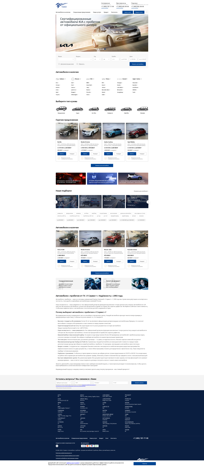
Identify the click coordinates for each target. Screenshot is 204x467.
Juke (104, 423)
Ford (72, 85)
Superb (139, 404)
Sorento (84, 431)
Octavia (127, 404)
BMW (88, 82)
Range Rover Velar (107, 400)
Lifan (57, 90)
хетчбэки (86, 213)
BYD (103, 82)
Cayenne (127, 400)
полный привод (103, 213)
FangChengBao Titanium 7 (64, 408)
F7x (84, 404)
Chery (108, 79)
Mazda (88, 90)
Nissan (78, 79)
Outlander (105, 419)
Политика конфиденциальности (64, 453)
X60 (103, 404)
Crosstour (82, 408)
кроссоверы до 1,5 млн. (140, 213)
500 (126, 416)
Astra (107, 431)
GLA (110, 416)
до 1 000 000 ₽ (80, 220)
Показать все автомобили (102, 165)
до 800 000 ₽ (70, 220)
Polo (130, 423)
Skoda (104, 92)
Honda (119, 85)
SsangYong (120, 92)
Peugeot (73, 92)
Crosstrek (133, 412)
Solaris (81, 412)
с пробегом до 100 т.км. (88, 216)
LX (60, 427)
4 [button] (105, 49)
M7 (58, 396)
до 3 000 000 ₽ (113, 220)
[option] (102, 33)
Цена (131, 56)
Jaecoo (73, 87)
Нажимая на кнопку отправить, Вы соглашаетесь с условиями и (76, 385)
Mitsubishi (120, 90)
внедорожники (69, 213)
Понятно (144, 463)
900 (103, 408)
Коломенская (105, 3)
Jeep (88, 87)
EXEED (60, 426)
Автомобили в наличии (63, 12)
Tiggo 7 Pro (68, 416)
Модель (78, 56)
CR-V (86, 408)
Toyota (58, 94)
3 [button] (103, 49)
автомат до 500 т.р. (61, 216)
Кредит (106, 12)
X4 (58, 404)
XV (125, 412)
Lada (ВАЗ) (120, 87)
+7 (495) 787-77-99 (107, 6)
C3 (58, 423)
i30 (84, 412)
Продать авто (139, 12)
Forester (129, 412)
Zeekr (103, 94)
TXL (62, 427)
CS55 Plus (60, 412)
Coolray (90, 396)
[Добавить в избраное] (76, 124)
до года (98, 216)
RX (58, 427)
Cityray (97, 396)
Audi (72, 82)
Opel (57, 92)
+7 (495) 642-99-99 (122, 6)
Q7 (65, 400)
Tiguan (126, 423)
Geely (139, 79)
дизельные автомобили (125, 213)
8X (125, 431)
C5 (103, 427)
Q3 (67, 400)
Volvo (88, 94)
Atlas (86, 396)
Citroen (58, 85)
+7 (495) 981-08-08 (137, 6)
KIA (92, 79)
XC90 (129, 427)
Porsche (88, 92)
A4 (63, 400)
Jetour (104, 87)
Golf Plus (138, 423)
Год (95, 56)
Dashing (82, 427)
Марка (60, 56)
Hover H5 (82, 400)
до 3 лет (105, 216)
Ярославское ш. (121, 3)
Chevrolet (135, 82)
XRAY (107, 396)
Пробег (114, 56)
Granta (110, 396)
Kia (81, 430)
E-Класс (104, 416)
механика (141, 216)
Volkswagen (74, 94)
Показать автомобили (137, 64)
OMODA (135, 90)
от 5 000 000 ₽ (141, 220)
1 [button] (99, 49)
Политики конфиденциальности (89, 384)
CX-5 (104, 412)
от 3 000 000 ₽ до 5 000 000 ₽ (127, 220)
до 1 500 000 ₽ (91, 220)
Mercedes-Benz (106, 90)
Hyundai (135, 85)
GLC (108, 416)
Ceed (95, 431)
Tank (134, 92)
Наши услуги (97, 12)
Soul (88, 431)
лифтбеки (94, 213)
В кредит (72, 153)
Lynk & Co (74, 90)
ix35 (87, 412)
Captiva (59, 419)
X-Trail (111, 423)
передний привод (115, 216)
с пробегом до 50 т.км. (74, 216)
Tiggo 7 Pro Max (61, 416)
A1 (58, 400)
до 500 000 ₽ (60, 220)
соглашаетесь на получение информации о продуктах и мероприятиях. (71, 386)
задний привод (125, 216)
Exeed (125, 78)
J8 (80, 419)
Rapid (135, 404)
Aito (57, 82)
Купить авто (128, 12)
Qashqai (107, 423)
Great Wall (89, 85)
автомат (134, 216)
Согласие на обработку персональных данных (67, 458)
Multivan (133, 423)
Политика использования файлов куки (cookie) (67, 455)
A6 (60, 400)
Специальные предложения (81, 12)
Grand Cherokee (84, 423)
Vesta (104, 396)
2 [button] (101, 49)
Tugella (94, 396)
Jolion (81, 404)
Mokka (104, 431)
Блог (107, 438)
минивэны (78, 213)
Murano (115, 423)
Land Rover (136, 87)
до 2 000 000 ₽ (102, 220)
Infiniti (58, 87)
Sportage (91, 431)
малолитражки (113, 213)
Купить (62, 153)
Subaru (63, 79)
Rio (81, 431)
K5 (98, 431)
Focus (62, 431)
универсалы (60, 213)
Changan (119, 82)
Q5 (62, 400)
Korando (127, 408)
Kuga (59, 431)
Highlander (127, 419)
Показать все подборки (140, 191)
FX (80, 416)
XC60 (126, 427)
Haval (104, 85)
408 (126, 396)
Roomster (131, 404)
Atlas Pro (82, 396)
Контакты (114, 12)
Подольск (134, 3)
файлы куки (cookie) (73, 463)
